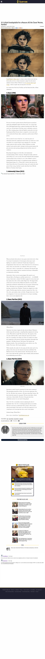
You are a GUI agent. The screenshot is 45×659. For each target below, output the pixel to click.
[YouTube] (19, 421)
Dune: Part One (11, 418)
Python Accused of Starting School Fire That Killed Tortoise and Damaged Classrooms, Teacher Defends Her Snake (23, 480)
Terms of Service (26, 589)
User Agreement (39, 589)
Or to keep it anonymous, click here (31, 547)
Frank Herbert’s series (12, 79)
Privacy (21, 589)
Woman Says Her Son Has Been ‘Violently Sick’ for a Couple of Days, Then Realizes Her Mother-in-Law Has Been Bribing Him (25, 504)
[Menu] (1, 1)
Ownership (32, 591)
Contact (37, 591)
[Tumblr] (17, 421)
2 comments (42, 26)
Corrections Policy (18, 591)
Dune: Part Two (16, 418)
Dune (7, 418)
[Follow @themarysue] (11, 421)
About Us (12, 589)
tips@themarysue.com (24, 415)
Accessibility (33, 589)
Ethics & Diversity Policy (10, 591)
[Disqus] (22, 568)
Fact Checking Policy (26, 591)
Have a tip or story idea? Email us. (17, 547)
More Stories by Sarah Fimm (22, 439)
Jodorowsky (21, 418)
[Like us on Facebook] (13, 421)
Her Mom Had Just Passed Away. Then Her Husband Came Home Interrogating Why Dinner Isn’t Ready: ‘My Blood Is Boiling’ (24, 517)
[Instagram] (15, 421)
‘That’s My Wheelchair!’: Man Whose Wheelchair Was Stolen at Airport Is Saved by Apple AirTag (25, 539)
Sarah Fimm (4, 26)
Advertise (17, 589)
